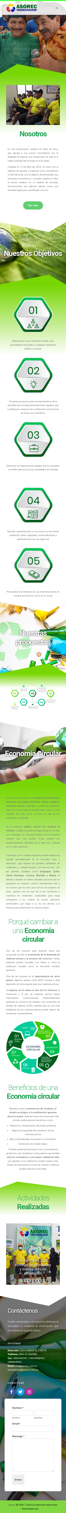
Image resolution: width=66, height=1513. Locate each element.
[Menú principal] (57, 8)
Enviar (18, 1479)
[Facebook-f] (11, 1391)
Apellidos (38, 1417)
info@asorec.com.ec (26, 1365)
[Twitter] (20, 1391)
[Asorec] (21, 8)
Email (16, 1423)
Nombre (18, 1407)
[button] (3, 37)
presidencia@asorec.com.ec (23, 1369)
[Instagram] (29, 1391)
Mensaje (18, 1436)
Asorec (12, 1504)
